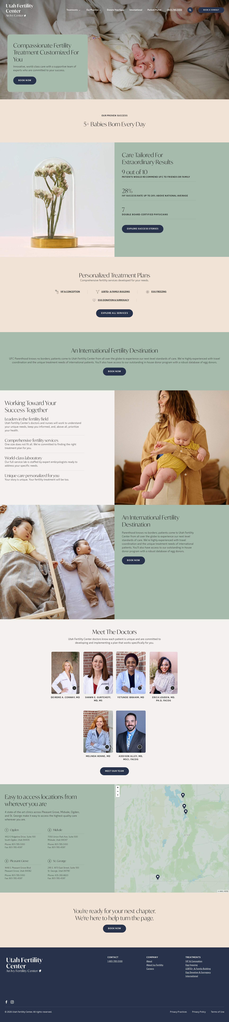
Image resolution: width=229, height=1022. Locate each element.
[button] (183, 795)
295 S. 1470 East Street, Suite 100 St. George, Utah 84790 (63, 869)
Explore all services (114, 313)
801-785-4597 (15, 847)
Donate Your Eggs (115, 10)
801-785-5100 (18, 844)
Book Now (114, 372)
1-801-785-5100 (114, 961)
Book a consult (211, 10)
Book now (24, 80)
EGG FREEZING (158, 292)
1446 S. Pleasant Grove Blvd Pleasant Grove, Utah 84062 (18, 869)
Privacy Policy (199, 1011)
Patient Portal (154, 10)
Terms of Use (217, 1011)
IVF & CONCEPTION (70, 292)
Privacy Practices (178, 1011)
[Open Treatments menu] (79, 10)
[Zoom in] (118, 787)
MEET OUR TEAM (114, 771)
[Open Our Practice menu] (100, 10)
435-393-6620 (61, 875)
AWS (221, 891)
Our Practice (92, 10)
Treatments (72, 10)
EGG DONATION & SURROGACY (113, 300)
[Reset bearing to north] (118, 795)
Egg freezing (192, 965)
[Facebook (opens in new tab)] (6, 1002)
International (135, 10)
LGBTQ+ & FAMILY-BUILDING (115, 292)
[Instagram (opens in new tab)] (12, 1002)
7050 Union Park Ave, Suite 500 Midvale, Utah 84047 (63, 838)
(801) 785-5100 (174, 10)
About (149, 961)
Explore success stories (142, 229)
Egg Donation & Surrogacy (198, 973)
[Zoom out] (118, 791)
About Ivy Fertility (154, 965)
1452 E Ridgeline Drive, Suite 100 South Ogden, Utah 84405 (20, 838)
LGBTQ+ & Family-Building (198, 969)
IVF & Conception (194, 961)
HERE (226, 891)
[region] (171, 838)
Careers (150, 969)
